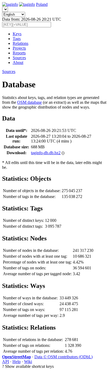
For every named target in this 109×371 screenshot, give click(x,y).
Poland (42, 4)
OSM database (29, 102)
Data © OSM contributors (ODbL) (63, 357)
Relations (20, 43)
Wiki (28, 361)
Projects (19, 48)
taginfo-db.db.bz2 (46, 152)
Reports (19, 53)
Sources (19, 57)
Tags (17, 38)
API (5, 361)
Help (16, 361)
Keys (17, 34)
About (18, 62)
